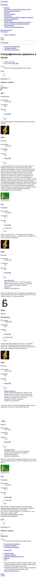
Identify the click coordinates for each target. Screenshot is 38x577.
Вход (2, 39)
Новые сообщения (9, 14)
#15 (5, 340)
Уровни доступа (26, 9)
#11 (5, 118)
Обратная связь (8, 553)
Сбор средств (8, 27)
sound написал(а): (9, 449)
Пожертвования (9, 25)
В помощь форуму (18, 27)
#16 (5, 388)
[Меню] (1, 3)
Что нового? (8, 16)
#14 (5, 277)
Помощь (6, 558)
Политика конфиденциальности (14, 556)
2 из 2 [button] (9, 79)
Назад (2, 71)
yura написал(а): (9, 280)
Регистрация (4, 42)
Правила (6, 7)
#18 (5, 503)
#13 (5, 231)
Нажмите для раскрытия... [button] (12, 288)
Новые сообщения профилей (24, 17)
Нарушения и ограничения (12, 9)
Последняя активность (11, 19)
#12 (5, 163)
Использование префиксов (12, 11)
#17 (5, 446)
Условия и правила (10, 555)
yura (13, 62)
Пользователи (8, 20)
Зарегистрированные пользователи (14, 22)
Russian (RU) (8, 550)
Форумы (6, 12)
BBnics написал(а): (10, 391)
